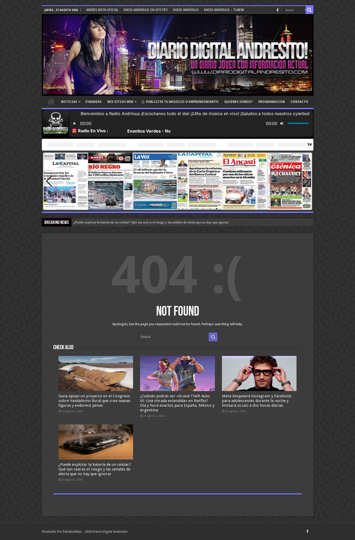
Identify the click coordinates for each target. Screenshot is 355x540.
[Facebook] (277, 10)
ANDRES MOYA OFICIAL (102, 10)
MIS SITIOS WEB (120, 102)
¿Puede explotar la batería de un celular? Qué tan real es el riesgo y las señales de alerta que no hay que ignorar (94, 469)
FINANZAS (94, 102)
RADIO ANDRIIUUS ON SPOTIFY (146, 10)
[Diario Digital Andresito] (177, 55)
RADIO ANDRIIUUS (186, 10)
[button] (306, 181)
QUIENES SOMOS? (238, 102)
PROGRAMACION (271, 102)
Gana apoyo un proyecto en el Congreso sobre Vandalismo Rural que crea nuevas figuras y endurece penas (94, 401)
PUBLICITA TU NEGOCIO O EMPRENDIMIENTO (182, 102)
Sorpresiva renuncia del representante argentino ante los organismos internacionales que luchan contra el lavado (152, 222)
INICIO (51, 101)
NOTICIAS (69, 102)
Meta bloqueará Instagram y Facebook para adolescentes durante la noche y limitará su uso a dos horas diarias (256, 401)
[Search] (309, 10)
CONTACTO (299, 102)
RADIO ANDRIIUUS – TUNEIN (224, 10)
